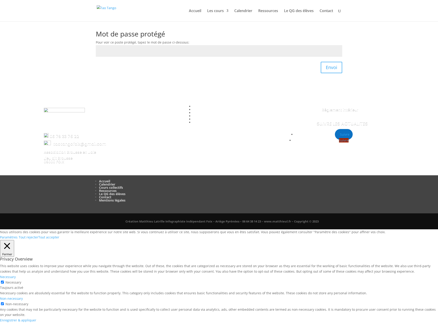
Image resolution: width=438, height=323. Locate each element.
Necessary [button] (8, 277)
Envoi (331, 67)
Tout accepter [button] (48, 237)
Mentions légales (112, 200)
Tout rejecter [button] (28, 237)
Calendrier (243, 11)
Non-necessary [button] (11, 298)
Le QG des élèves (299, 11)
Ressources (268, 11)
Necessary (13, 282)
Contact (326, 11)
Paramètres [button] (9, 237)
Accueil (195, 11)
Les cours (215, 11)
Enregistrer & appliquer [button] (18, 320)
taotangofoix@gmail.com (79, 144)
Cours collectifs (111, 187)
